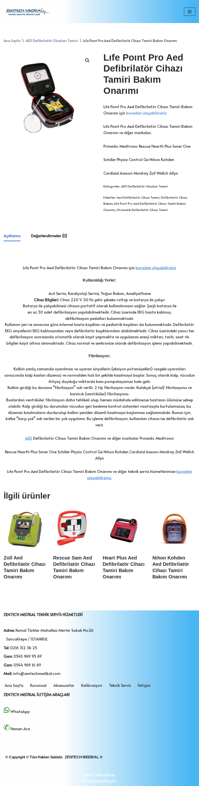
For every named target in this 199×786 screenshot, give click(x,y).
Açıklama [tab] (12, 235)
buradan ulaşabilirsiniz (146, 112)
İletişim (144, 685)
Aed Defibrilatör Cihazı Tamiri (138, 197)
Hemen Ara (20, 728)
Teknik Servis (120, 685)
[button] (87, 60)
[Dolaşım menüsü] (189, 12)
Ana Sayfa (12, 40)
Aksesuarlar (63, 685)
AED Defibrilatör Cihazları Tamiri (52, 40)
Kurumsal (38, 685)
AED (28, 438)
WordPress (105, 774)
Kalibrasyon (91, 685)
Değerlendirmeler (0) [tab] (49, 235)
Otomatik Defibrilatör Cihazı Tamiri (142, 210)
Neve (88, 774)
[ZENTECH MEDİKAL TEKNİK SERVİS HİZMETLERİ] (27, 11)
